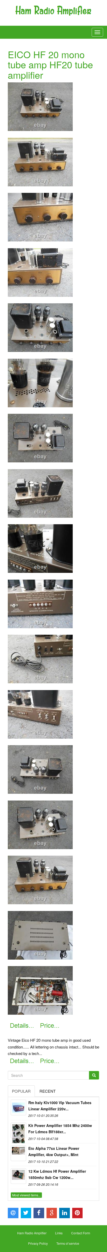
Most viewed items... (26, 1195)
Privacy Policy (38, 1243)
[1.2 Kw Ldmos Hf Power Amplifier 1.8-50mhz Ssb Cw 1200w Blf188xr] (18, 1176)
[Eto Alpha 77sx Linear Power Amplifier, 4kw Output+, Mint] (18, 1153)
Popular (21, 1091)
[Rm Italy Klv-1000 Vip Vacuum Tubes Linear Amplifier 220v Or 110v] (18, 1107)
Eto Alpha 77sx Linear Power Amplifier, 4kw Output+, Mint (53, 1151)
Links (59, 1233)
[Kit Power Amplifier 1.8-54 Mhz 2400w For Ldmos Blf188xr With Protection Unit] (18, 1130)
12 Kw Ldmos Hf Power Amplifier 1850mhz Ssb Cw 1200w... (57, 1174)
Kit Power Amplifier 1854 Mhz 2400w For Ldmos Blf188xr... (60, 1128)
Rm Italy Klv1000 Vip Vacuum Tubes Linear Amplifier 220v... (59, 1105)
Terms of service (67, 1243)
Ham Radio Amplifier (31, 1233)
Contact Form (80, 1233)
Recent (47, 1091)
